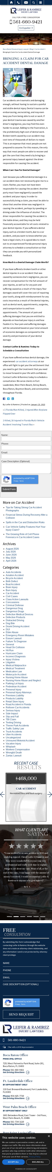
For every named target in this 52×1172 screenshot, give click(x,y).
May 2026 (11, 558)
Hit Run (10, 650)
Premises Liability (15, 695)
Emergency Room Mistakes (20, 635)
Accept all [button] (13, 1162)
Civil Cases (12, 596)
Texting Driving (13, 722)
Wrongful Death (14, 752)
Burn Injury (11, 590)
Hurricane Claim (14, 653)
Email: (4, 452)
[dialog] (26, 1152)
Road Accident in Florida (18, 704)
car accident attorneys (26, 361)
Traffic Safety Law (15, 728)
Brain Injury (11, 587)
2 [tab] (16, 916)
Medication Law (14, 671)
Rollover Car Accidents (17, 707)
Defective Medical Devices (19, 614)
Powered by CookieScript (26, 1169)
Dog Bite (10, 623)
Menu (40, 2)
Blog (31, 49)
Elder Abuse (12, 632)
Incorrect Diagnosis (16, 656)
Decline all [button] (38, 1162)
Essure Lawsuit (14, 638)
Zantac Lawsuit (13, 755)
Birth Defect (12, 581)
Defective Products (15, 617)
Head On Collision (15, 647)
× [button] (49, 1136)
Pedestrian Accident (16, 686)
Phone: (5, 444)
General (10, 644)
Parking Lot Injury (15, 683)
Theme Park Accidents (17, 725)
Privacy (16, 481)
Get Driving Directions (14, 1072)
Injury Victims (12, 659)
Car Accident (39, 49)
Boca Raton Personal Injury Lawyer (15, 49)
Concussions (12, 602)
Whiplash (10, 746)
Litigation (10, 662)
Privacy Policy (34, 1156)
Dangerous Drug (14, 608)
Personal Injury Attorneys (18, 692)
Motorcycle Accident (16, 674)
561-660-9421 (27, 21)
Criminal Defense (15, 605)
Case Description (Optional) (15, 461)
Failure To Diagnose (16, 641)
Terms (21, 481)
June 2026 (11, 554)
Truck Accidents (14, 731)
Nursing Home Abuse (17, 677)
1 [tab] (9, 916)
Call (18, 2)
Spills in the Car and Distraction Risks (25, 522)
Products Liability (14, 698)
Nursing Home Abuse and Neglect (23, 680)
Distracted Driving (15, 620)
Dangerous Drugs (15, 611)
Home (11, 2)
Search (33, 2)
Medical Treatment (15, 668)
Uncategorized (13, 737)
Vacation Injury (13, 743)
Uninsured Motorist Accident (20, 740)
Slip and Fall (12, 716)
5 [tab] (36, 916)
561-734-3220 (17, 1122)
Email (26, 2)
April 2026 (11, 561)
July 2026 (11, 551)
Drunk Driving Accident (17, 626)
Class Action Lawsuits (17, 599)
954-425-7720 (17, 1096)
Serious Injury (13, 710)
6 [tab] (42, 916)
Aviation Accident (15, 575)
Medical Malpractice (16, 665)
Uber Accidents (13, 734)
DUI (8, 629)
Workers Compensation (18, 749)
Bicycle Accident (14, 578)
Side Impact (12, 713)
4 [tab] (29, 916)
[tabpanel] (26, 877)
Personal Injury (13, 689)
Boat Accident (13, 584)
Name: (4, 435)
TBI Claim (11, 719)
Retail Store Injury (15, 701)
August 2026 (12, 549)
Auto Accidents (13, 572)
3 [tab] (22, 916)
